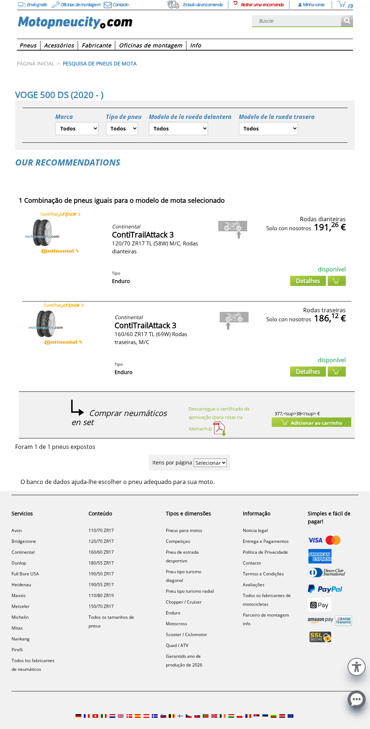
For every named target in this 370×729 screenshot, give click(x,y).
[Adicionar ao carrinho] (337, 281)
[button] (357, 666)
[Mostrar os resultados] (347, 21)
